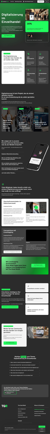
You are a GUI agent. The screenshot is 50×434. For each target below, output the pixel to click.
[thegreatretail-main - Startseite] (5, 1)
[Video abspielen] (36, 207)
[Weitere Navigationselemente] (35, 1)
